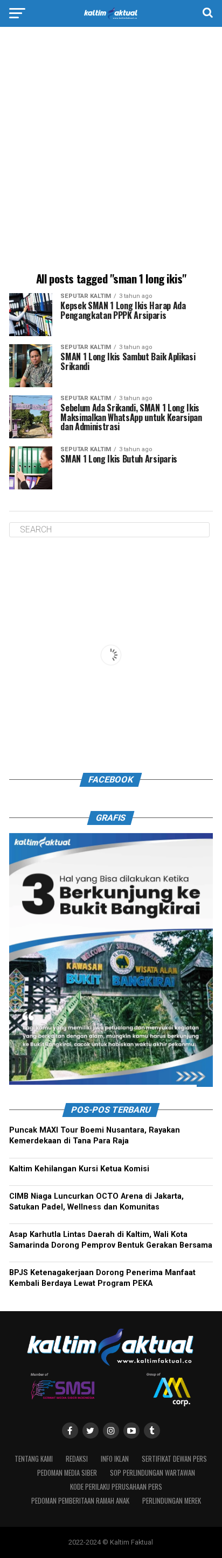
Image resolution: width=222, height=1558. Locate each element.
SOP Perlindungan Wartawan (152, 1473)
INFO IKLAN (115, 1459)
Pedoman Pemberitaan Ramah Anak (80, 1501)
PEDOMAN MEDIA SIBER (67, 1473)
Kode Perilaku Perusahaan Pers (116, 1487)
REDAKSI (77, 1459)
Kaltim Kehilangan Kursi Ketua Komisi (79, 1168)
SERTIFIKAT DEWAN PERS (174, 1459)
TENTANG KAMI (34, 1459)
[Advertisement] (111, 151)
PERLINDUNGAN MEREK (171, 1501)
